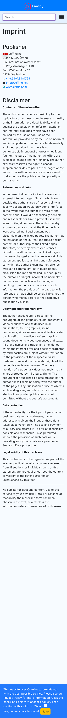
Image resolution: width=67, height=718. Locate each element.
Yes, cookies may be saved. (21, 711)
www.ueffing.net (16, 86)
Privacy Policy (12, 697)
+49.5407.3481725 (18, 78)
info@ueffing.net (17, 82)
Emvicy (37, 6)
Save (45, 711)
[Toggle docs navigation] (61, 17)
